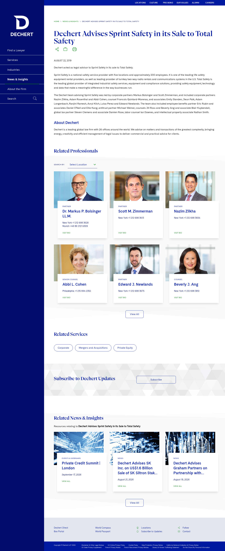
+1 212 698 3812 (191, 291)
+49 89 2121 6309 (79, 226)
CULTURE (154, 3)
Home (56, 21)
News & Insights (71, 21)
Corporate (63, 347)
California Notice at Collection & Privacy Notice (182, 545)
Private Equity (125, 347)
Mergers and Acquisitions (93, 347)
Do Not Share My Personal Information (196, 547)
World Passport (102, 531)
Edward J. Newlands (135, 284)
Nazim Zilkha (185, 211)
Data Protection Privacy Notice (152, 545)
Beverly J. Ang (186, 284)
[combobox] (82, 164)
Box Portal (59, 531)
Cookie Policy (133, 545)
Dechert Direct (61, 528)
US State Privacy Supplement (91, 547)
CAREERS (209, 3)
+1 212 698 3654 (192, 218)
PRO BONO (168, 3)
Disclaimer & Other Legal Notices (93, 545)
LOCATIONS (140, 3)
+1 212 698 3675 (136, 291)
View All (134, 314)
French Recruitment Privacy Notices (136, 547)
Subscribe (156, 379)
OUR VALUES (182, 3)
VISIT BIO (66, 233)
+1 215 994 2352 (83, 291)
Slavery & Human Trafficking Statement (165, 547)
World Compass (103, 528)
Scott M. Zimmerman (135, 211)
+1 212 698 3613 (136, 218)
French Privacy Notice (112, 547)
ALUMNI (195, 3)
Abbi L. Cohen (74, 284)
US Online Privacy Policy (116, 545)
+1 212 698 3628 (80, 223)
